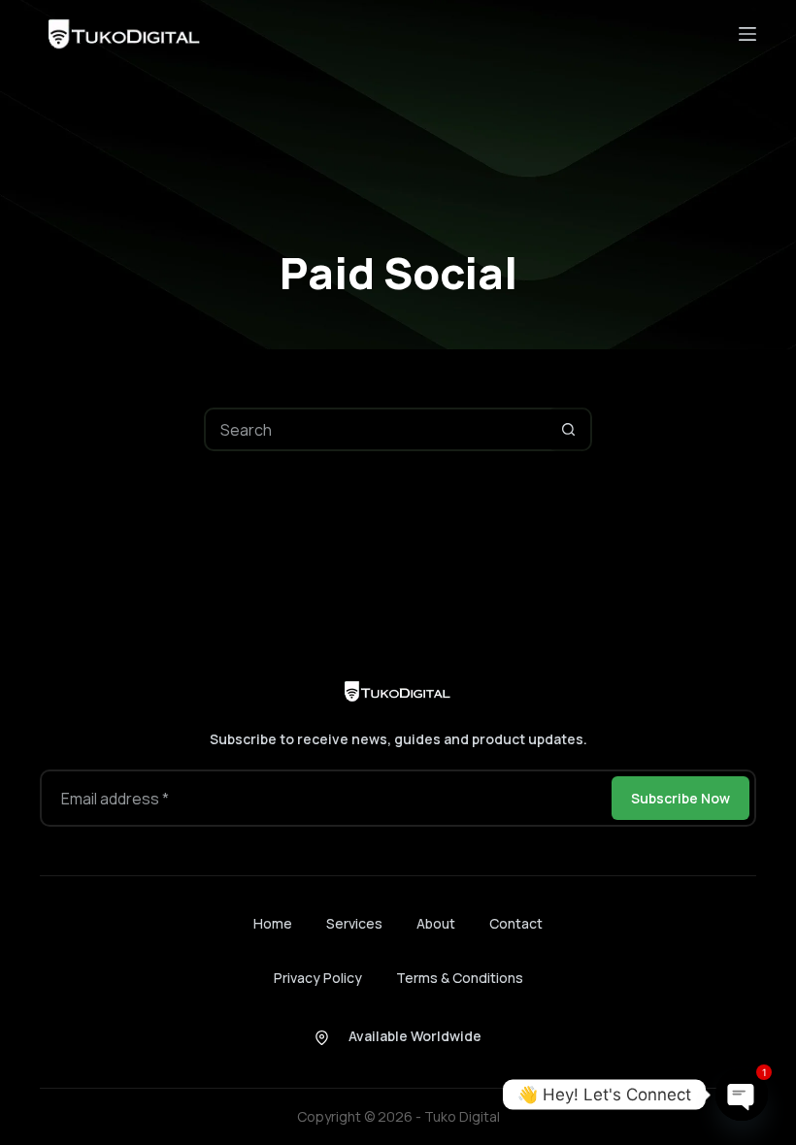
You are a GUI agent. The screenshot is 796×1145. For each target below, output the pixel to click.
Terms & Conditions (459, 977)
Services (354, 923)
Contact (516, 923)
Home (272, 923)
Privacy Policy (318, 977)
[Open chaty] (741, 1094)
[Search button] (568, 429)
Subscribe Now (680, 798)
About (435, 923)
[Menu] (747, 34)
